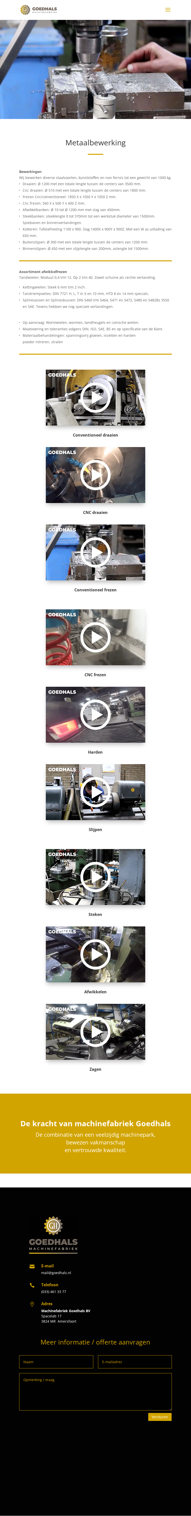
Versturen (160, 1416)
